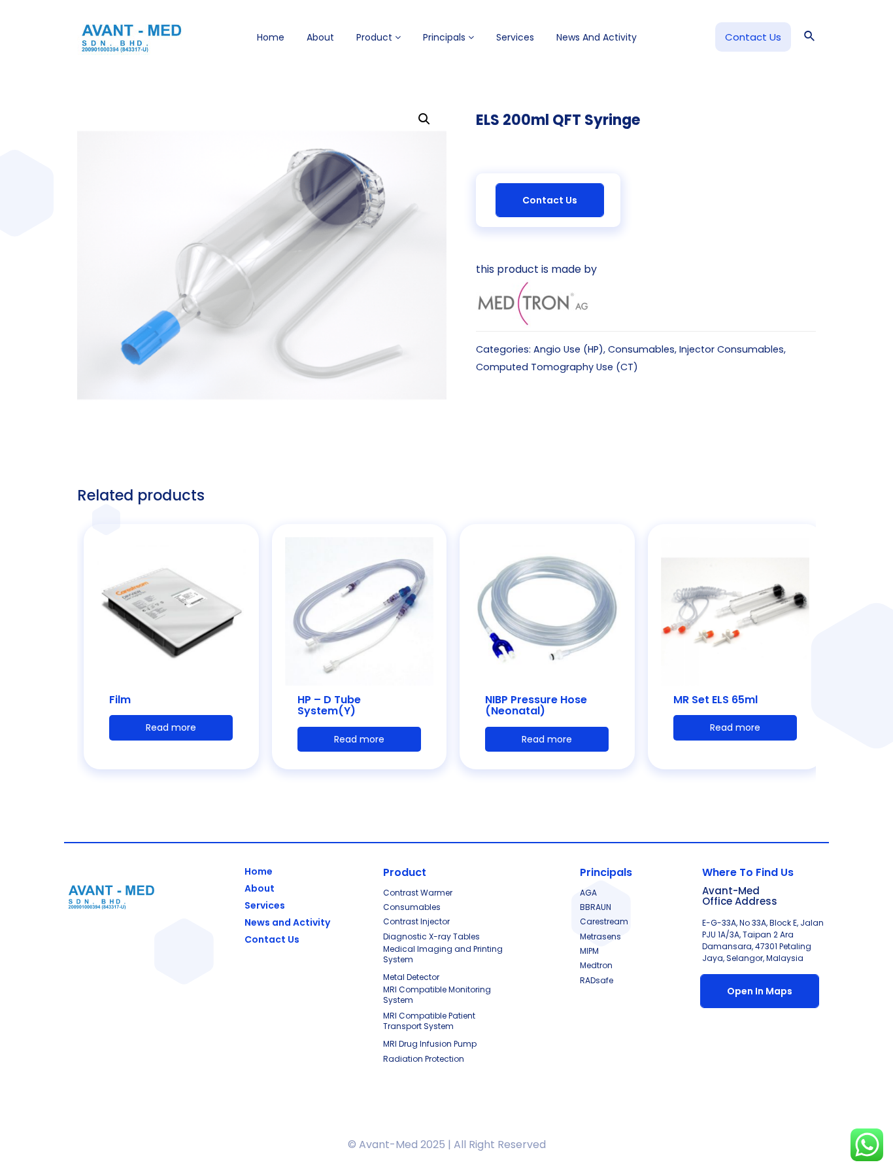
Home (270, 37)
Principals (445, 37)
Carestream (604, 921)
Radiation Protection (423, 1058)
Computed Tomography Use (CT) (557, 367)
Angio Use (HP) (568, 349)
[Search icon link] (810, 37)
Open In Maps (759, 991)
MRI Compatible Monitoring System (437, 994)
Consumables (641, 349)
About (320, 37)
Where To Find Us (748, 872)
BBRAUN (595, 907)
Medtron (596, 965)
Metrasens (600, 936)
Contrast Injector (416, 921)
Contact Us (549, 200)
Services (515, 37)
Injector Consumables (731, 349)
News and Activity (596, 37)
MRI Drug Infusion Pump (430, 1043)
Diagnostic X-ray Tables (431, 936)
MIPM (589, 950)
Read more (171, 727)
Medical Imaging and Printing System (443, 954)
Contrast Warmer (417, 892)
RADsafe (596, 980)
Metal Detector (411, 977)
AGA (588, 892)
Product (375, 37)
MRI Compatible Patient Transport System (429, 1021)
